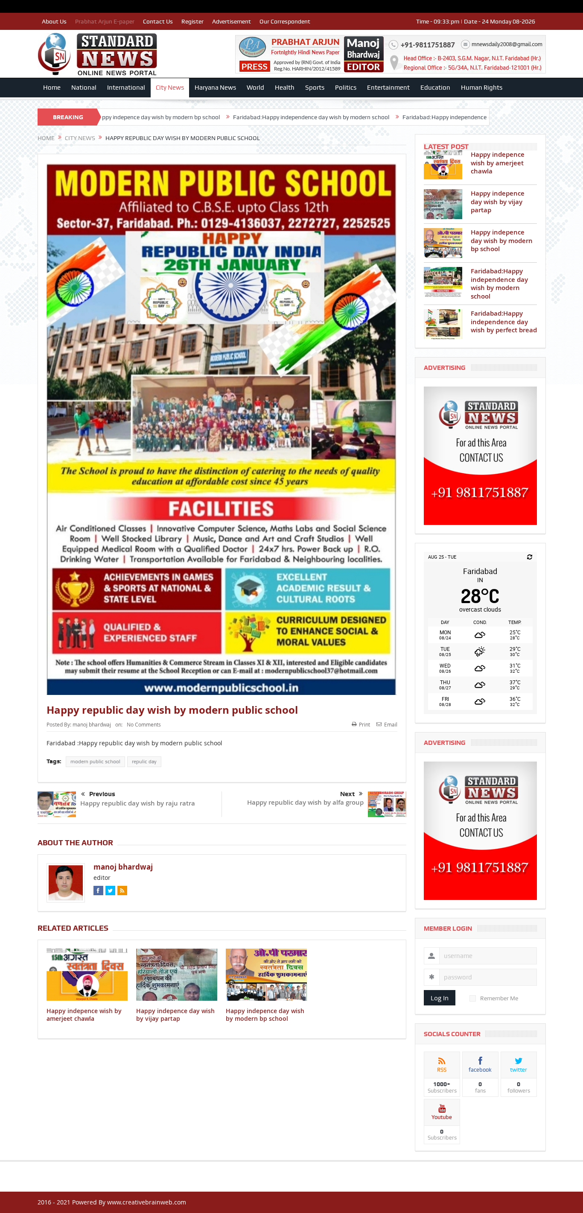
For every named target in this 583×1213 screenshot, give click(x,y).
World (255, 87)
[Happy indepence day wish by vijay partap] (443, 204)
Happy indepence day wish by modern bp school (265, 1015)
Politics (345, 87)
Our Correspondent (284, 21)
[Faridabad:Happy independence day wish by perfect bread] (443, 324)
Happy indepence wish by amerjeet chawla (84, 1015)
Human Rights (481, 87)
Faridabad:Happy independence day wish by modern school (212, 117)
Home (52, 87)
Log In (440, 997)
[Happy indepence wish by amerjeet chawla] (443, 165)
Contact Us (158, 21)
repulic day (144, 762)
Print (364, 724)
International (126, 87)
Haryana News (215, 87)
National (83, 87)
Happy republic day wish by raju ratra (137, 803)
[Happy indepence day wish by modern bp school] (443, 243)
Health (284, 87)
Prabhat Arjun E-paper (104, 21)
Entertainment (388, 87)
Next (347, 794)
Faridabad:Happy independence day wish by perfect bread (379, 117)
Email (390, 724)
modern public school (95, 762)
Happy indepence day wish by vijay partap (175, 1015)
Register (192, 21)
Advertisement (231, 21)
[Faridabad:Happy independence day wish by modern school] (443, 282)
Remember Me (499, 998)
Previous (102, 794)
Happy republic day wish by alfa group (305, 802)
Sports (314, 87)
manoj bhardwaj (92, 724)
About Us (54, 21)
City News (170, 87)
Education (435, 87)
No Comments (144, 724)
